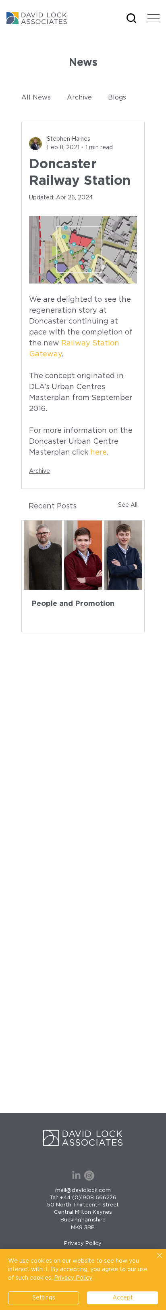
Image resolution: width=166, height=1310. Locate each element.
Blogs (117, 97)
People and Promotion (72, 603)
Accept (122, 1298)
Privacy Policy (83, 1243)
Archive (79, 97)
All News (36, 97)
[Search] (131, 18)
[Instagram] (89, 1175)
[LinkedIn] (76, 1175)
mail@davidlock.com (83, 1190)
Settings (43, 1298)
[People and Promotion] (83, 555)
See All (127, 505)
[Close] (154, 1260)
